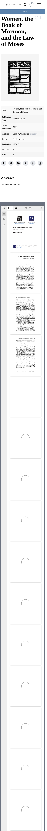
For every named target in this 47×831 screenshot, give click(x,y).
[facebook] (3, 163)
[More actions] (41, 208)
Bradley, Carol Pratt (21, 134)
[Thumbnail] (4, 214)
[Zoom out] (26, 208)
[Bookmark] (4, 219)
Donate (23, 11)
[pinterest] (18, 163)
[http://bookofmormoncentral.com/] (20, 223)
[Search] (4, 208)
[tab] (4, 214)
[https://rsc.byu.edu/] (32, 223)
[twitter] (11, 163)
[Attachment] (4, 225)
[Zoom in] (30, 208)
